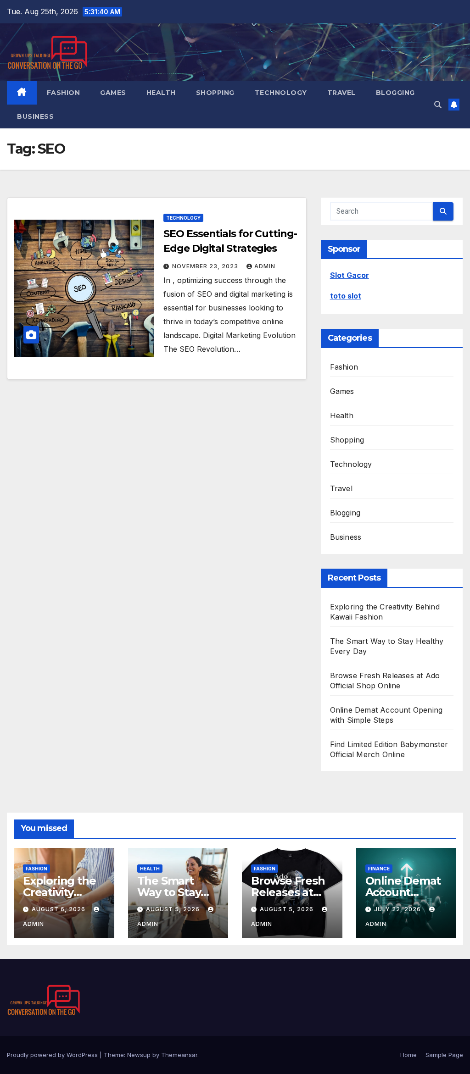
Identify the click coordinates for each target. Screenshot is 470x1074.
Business (35, 116)
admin (264, 266)
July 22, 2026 (398, 909)
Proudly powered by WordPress (53, 1054)
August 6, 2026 (59, 909)
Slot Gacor (349, 275)
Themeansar (179, 1054)
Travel (341, 93)
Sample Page (444, 1054)
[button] (438, 104)
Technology (281, 93)
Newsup (139, 1054)
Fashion (63, 93)
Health (161, 93)
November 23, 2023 (206, 266)
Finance (379, 868)
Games (113, 93)
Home (408, 1054)
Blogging (395, 93)
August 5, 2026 (173, 909)
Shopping (215, 93)
